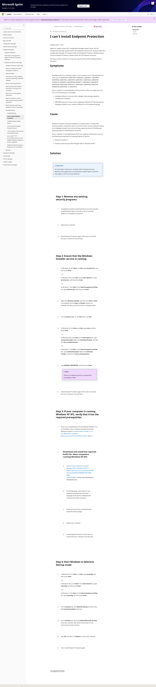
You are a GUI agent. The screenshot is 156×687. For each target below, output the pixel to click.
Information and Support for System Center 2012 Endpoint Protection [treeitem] (13, 57)
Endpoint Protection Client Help (63, 26)
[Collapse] (23, 25)
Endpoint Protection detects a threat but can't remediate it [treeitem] (15, 146)
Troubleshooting (78, 26)
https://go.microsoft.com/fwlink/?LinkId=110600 (76, 436)
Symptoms (136, 29)
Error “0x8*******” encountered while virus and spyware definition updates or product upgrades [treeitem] (15, 139)
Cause (134, 31)
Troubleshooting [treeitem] (11, 113)
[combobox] (13, 28)
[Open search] (148, 14)
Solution (135, 34)
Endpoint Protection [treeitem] (10, 52)
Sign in (152, 14)
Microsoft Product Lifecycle (50, 20)
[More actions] (104, 26)
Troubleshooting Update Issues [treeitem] (13, 122)
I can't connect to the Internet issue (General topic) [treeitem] (15, 132)
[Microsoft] (3, 14)
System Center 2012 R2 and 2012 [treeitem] (12, 32)
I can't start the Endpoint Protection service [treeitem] (14, 127)
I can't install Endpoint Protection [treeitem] (13, 117)
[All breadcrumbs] (51, 26)
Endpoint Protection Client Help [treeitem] (14, 65)
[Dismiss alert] (152, 3)
